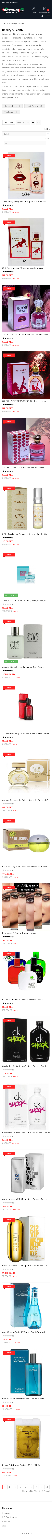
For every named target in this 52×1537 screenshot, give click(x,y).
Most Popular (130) (35, 106)
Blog (4, 1526)
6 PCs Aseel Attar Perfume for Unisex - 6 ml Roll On (24, 534)
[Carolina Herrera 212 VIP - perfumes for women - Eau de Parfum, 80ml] (26, 1239)
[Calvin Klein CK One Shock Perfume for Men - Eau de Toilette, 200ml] (26, 1040)
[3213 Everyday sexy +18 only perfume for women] (26, 241)
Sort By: (46, 129)
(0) (13, 604)
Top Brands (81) (11, 112)
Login (34, 12)
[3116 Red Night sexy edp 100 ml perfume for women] (26, 175)
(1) (13, 205)
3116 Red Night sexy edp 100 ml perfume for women (24, 201)
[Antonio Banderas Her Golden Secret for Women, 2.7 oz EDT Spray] (26, 774)
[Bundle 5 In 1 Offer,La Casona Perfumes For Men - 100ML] (26, 973)
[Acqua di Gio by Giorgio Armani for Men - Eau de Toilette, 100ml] (26, 641)
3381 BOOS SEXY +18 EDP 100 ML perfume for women (25, 334)
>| (47, 1487)
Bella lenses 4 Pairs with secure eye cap (19, 933)
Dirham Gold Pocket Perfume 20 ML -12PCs (21, 1465)
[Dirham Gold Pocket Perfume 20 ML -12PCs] (26, 1439)
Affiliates (6, 1521)
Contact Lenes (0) (12, 106)
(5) (13, 538)
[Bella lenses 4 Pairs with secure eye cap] (26, 907)
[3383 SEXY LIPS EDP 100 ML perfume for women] (26, 441)
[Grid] (27, 122)
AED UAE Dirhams (9, 2)
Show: (47, 138)
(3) (13, 937)
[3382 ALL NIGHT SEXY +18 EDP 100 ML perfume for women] (26, 374)
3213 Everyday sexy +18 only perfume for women (22, 268)
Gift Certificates (9, 1517)
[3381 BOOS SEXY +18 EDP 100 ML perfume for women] (26, 308)
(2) (13, 272)
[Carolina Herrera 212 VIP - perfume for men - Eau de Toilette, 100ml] (26, 1173)
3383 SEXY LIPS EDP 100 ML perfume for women (23, 467)
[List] (33, 122)
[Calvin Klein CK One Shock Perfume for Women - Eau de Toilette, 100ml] (26, 1106)
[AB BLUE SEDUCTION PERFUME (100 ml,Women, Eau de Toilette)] (26, 574)
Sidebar (9, 122)
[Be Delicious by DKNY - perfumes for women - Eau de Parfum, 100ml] (26, 840)
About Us (6, 1513)
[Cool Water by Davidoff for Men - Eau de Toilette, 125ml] (26, 1372)
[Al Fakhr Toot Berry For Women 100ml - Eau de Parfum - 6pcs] (26, 707)
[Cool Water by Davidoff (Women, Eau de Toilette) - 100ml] (26, 1306)
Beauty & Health (16, 24)
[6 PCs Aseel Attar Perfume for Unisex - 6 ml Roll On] (26, 507)
